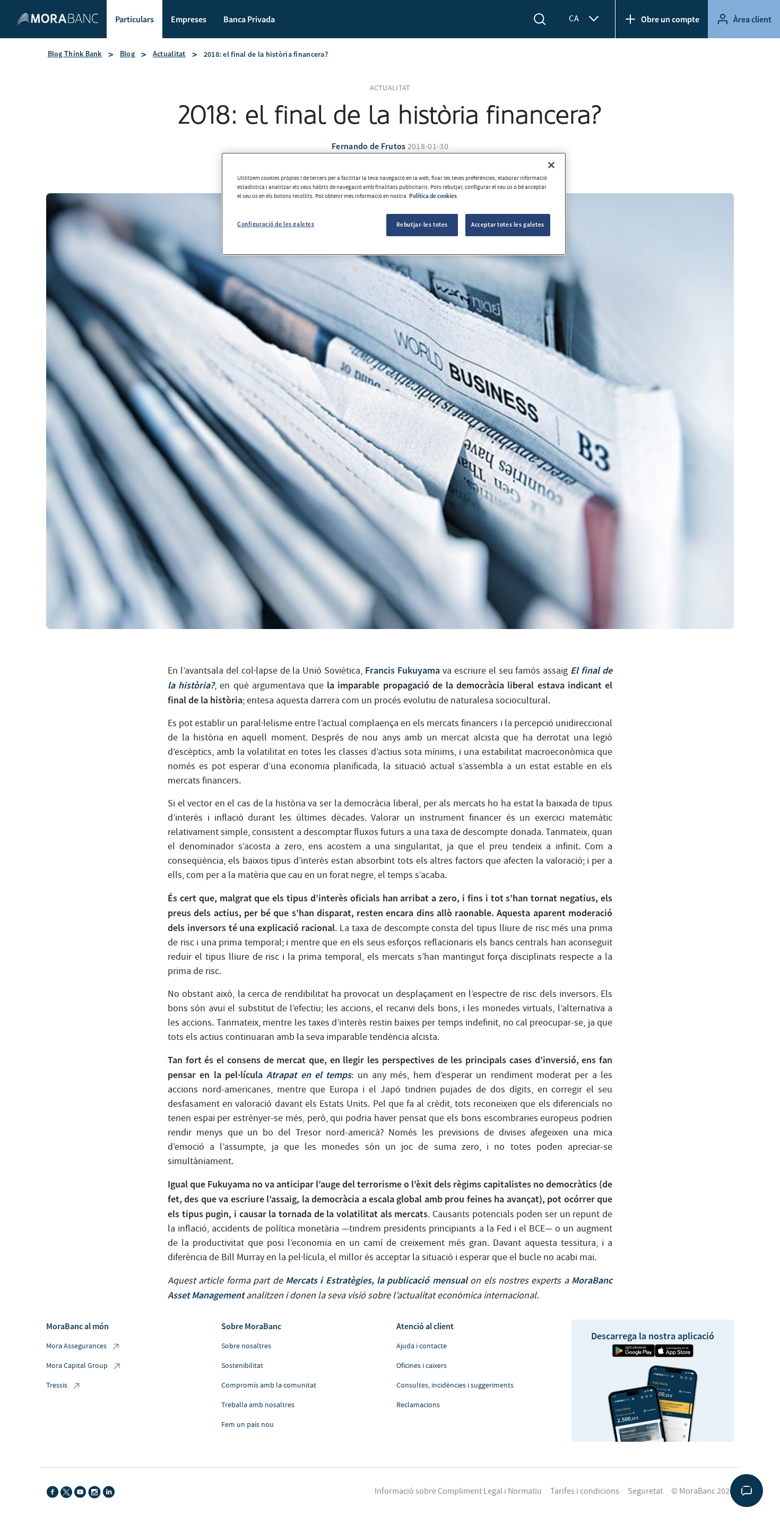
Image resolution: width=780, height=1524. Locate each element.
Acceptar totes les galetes (507, 224)
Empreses (188, 19)
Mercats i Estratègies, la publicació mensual (375, 1280)
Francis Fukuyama (402, 670)
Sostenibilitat (242, 1366)
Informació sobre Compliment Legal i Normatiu (458, 1491)
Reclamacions (418, 1405)
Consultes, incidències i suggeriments (455, 1385)
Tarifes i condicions (584, 1491)
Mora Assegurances (76, 1346)
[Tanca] (551, 165)
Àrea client (752, 19)
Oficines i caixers (421, 1366)
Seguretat (645, 1491)
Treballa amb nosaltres (257, 1405)
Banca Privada (249, 19)
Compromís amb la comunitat (268, 1385)
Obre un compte (670, 19)
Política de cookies (433, 196)
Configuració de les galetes (275, 224)
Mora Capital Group (77, 1366)
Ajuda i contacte (421, 1346)
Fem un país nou (247, 1425)
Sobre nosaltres (246, 1346)
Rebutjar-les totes (422, 224)
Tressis (56, 1385)
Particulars (134, 19)
